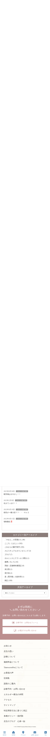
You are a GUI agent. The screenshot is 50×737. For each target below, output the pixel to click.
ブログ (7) (8, 554)
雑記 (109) (8, 580)
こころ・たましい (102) (13, 543)
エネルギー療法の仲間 (13, 694)
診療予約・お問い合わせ (14, 689)
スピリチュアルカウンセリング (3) (18, 551)
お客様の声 (8, 673)
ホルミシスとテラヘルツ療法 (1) (17, 558)
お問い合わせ (34, 735)
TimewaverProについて (13, 667)
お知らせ (8, 646)
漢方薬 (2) (8, 573)
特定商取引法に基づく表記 (15, 711)
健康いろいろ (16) (11, 562)
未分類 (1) (8, 569)
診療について (9, 657)
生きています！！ (10, 503)
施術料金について (11, 662)
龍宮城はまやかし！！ (12, 494)
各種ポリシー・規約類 (13, 716)
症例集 (7, 678)
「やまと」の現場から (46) (15, 540)
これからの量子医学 (22, 491)
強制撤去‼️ (8, 522)
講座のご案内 (9, 684)
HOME (13, 735)
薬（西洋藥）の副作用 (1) (14, 577)
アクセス (8, 700)
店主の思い (8, 651)
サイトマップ (9, 705)
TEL (46, 735)
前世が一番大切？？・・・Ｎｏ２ (16, 512)
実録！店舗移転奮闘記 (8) (14, 566)
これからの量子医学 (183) (14, 547)
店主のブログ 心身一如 (14, 721)
